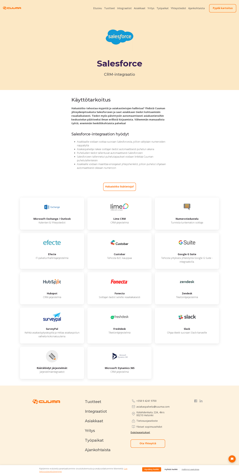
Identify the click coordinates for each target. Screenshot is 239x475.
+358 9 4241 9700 (146, 400)
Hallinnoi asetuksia (190, 469)
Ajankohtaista (196, 8)
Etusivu (97, 8)
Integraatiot (124, 8)
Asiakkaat (139, 8)
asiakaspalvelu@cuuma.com (153, 406)
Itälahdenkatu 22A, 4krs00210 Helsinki (150, 414)
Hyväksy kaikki (151, 469)
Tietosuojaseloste (147, 420)
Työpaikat (163, 8)
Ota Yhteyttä (148, 443)
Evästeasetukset (140, 432)
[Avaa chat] (232, 459)
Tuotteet (109, 8)
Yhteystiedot (178, 8)
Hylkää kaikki (171, 469)
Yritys (151, 8)
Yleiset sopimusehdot (149, 426)
